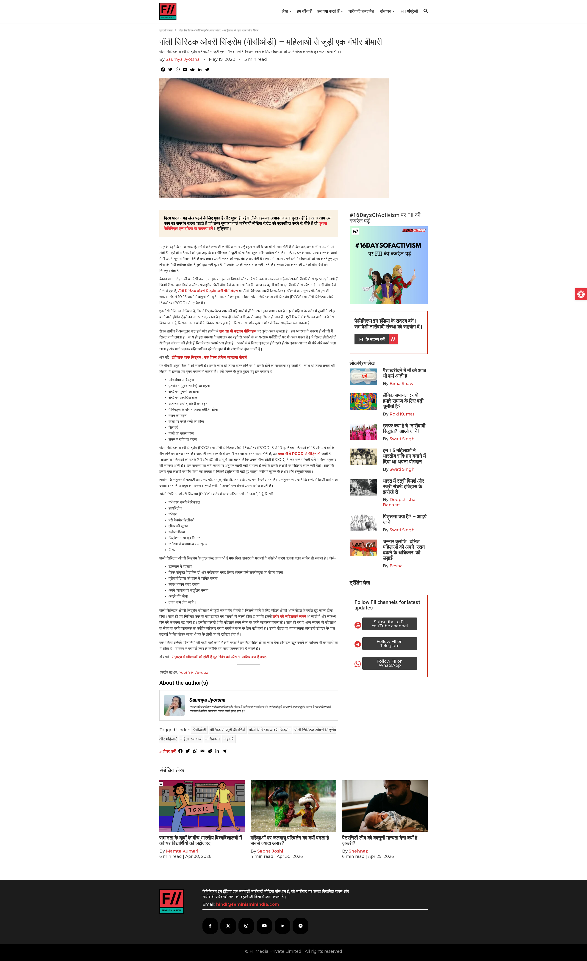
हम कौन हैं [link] (304, 11)
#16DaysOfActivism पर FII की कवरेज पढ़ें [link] (385, 218)
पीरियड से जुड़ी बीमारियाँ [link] (227, 729)
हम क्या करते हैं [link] (329, 11)
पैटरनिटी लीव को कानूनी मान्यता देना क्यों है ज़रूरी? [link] (379, 840)
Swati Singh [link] (402, 438)
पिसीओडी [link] (199, 729)
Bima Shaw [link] (401, 383)
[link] (581, 294)
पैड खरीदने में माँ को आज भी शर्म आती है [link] (404, 373)
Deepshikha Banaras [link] (399, 502)
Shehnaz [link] (358, 851)
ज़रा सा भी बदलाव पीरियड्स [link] (238, 331)
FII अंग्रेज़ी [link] (409, 11)
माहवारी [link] (229, 739)
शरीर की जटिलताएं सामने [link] (289, 616)
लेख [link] (285, 11)
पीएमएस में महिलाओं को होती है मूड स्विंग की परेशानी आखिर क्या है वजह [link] (219, 657)
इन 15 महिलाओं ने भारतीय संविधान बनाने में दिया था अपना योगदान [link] (404, 456)
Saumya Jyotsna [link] (183, 59)
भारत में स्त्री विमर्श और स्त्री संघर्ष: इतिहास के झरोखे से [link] (403, 486)
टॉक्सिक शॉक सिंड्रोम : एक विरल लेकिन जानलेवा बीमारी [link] (209, 357)
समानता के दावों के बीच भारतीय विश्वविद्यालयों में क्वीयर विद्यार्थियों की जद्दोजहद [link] (200, 840)
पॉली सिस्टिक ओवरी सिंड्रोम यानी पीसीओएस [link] (208, 291)
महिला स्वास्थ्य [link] (191, 739)
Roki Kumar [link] (402, 414)
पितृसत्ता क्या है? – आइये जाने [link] (404, 519)
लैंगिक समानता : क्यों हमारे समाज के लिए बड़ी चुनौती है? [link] (403, 400)
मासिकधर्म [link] (212, 739)
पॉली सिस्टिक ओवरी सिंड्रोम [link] (270, 729)
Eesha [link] (396, 565)
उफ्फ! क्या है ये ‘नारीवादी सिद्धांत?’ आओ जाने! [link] (404, 428)
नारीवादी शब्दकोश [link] (361, 11)
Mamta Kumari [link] (182, 851)
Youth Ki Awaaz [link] (193, 672)
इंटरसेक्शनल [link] (166, 30)
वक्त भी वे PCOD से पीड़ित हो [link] (299, 453)
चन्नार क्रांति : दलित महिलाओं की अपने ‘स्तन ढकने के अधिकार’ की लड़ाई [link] (404, 550)
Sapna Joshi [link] (270, 851)
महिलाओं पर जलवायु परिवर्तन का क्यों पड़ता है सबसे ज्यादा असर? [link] (290, 840)
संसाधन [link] (386, 11)
